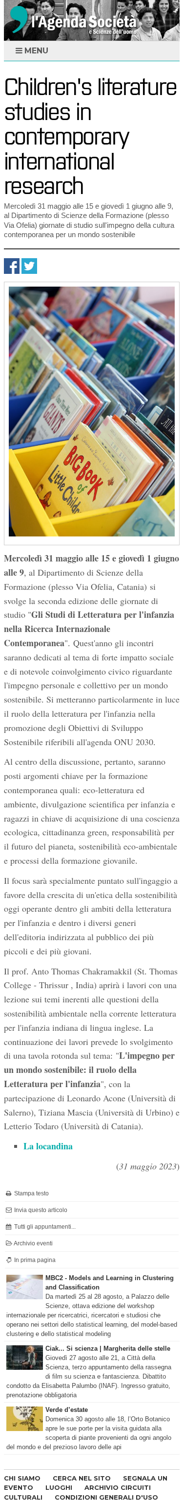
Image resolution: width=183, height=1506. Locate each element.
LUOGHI (58, 1487)
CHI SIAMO (22, 1478)
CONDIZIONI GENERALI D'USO (106, 1497)
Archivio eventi (33, 1243)
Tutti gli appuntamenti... (44, 1226)
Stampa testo (31, 1193)
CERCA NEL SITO (82, 1478)
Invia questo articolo (40, 1210)
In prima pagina (34, 1260)
